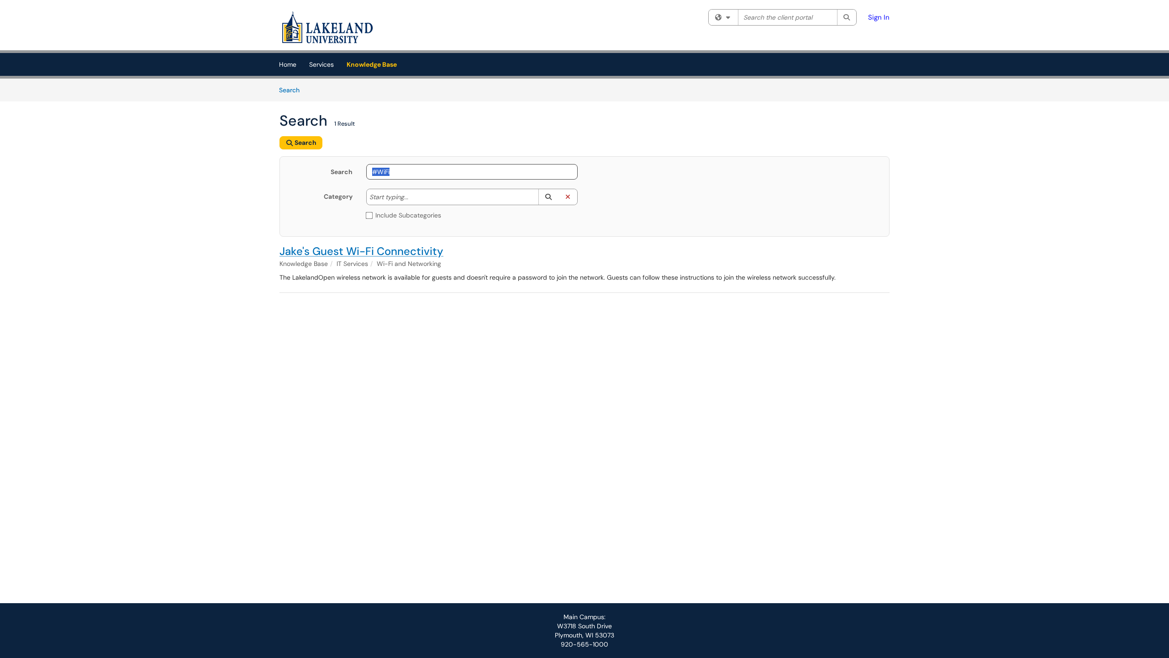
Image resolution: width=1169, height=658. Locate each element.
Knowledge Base (372, 64)
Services (321, 64)
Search (292, 89)
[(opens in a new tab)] (327, 27)
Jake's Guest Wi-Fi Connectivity (361, 251)
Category (338, 196)
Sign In (879, 17)
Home (287, 64)
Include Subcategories (408, 215)
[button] (548, 197)
